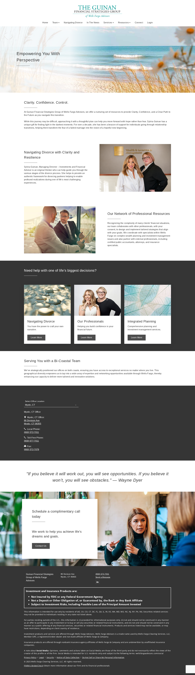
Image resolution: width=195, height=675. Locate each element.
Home (45, 22)
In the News (93, 22)
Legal (41, 657)
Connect (139, 22)
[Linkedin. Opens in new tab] (97, 582)
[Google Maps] (127, 426)
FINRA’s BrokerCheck (33, 665)
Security (50, 657)
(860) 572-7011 (102, 574)
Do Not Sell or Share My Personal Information (103, 657)
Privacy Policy (30, 657)
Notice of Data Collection (68, 657)
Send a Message (103, 577)
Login (150, 22)
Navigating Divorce (73, 22)
